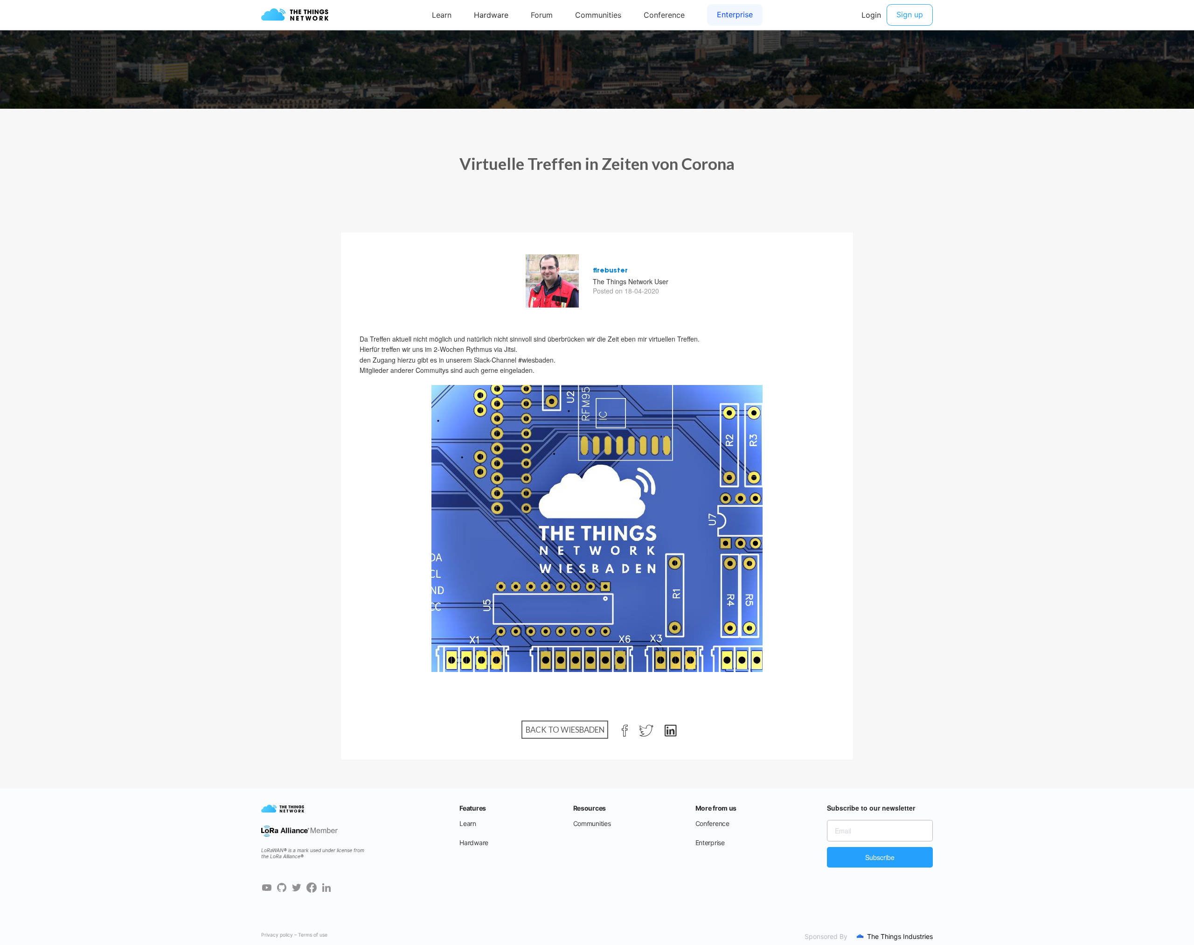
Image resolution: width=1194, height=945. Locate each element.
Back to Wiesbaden (565, 730)
